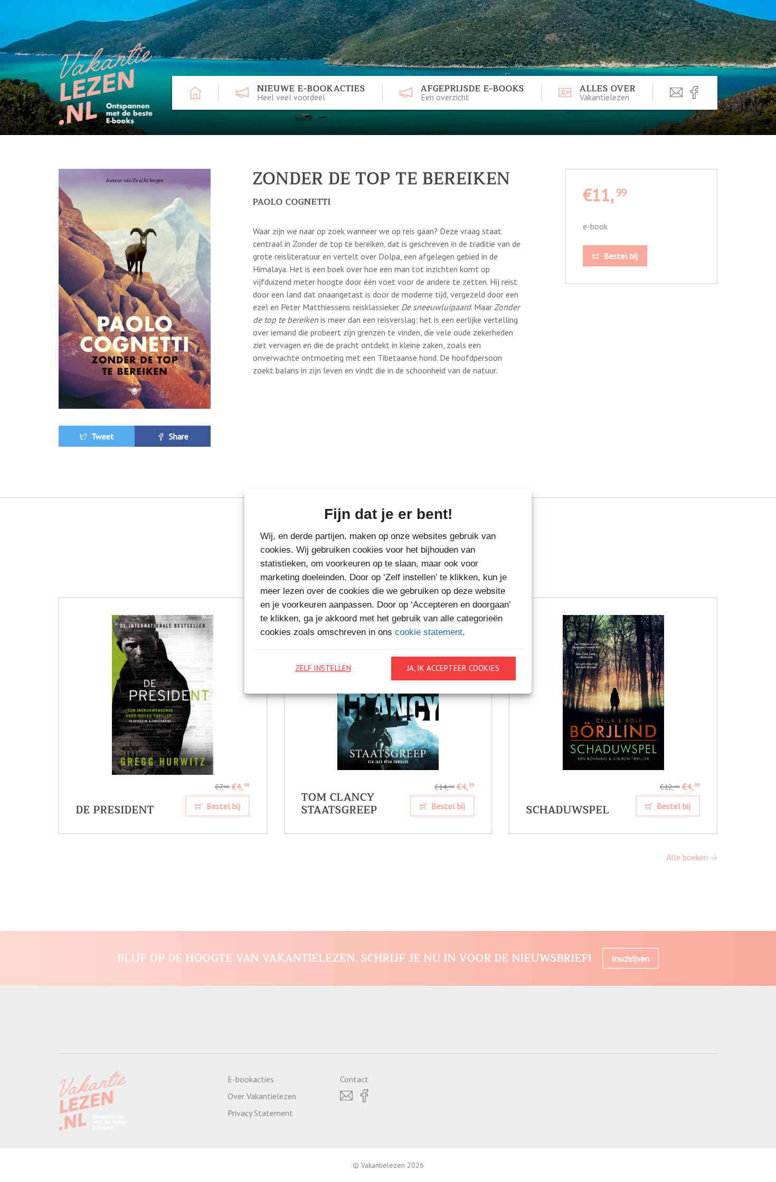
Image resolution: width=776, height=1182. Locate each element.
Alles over (608, 92)
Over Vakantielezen (262, 1096)
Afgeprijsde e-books (472, 92)
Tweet (101, 436)
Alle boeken (688, 857)
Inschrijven (630, 958)
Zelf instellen (323, 668)
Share (177, 436)
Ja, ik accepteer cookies (453, 668)
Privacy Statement (260, 1113)
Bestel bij (620, 256)
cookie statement (428, 632)
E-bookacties (251, 1079)
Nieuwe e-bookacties (311, 92)
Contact (354, 1079)
